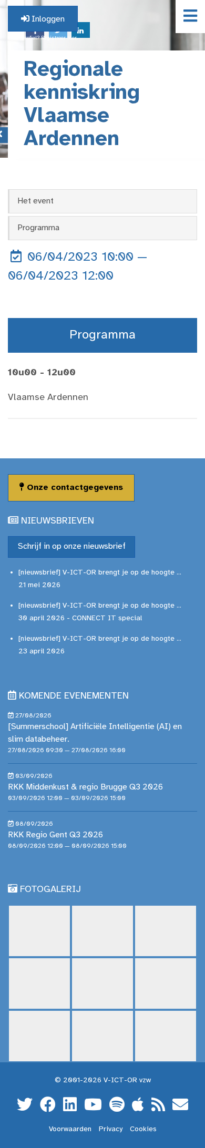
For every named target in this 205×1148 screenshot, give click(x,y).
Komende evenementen (74, 696)
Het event (35, 201)
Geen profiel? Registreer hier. (43, 38)
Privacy (110, 1129)
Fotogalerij (50, 890)
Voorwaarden (70, 1129)
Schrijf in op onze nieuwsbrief (72, 546)
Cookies (143, 1129)
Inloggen (47, 19)
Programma (38, 227)
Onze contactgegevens (73, 487)
